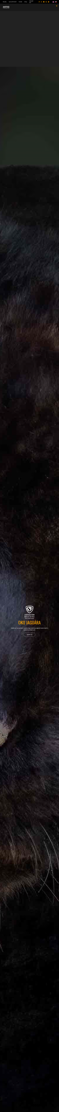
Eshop (25, 1)
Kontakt (20, 1)
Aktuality (4, 1)
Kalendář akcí (31, 1)
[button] (56, 7)
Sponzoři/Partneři (12, 1)
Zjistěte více (29, 634)
